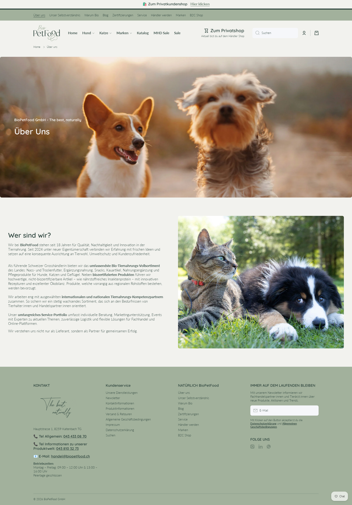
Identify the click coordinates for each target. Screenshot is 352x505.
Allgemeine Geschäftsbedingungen (128, 419)
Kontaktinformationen (120, 403)
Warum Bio (185, 403)
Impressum (113, 424)
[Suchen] (256, 33)
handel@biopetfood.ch (70, 456)
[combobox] (275, 33)
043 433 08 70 (75, 436)
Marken (183, 430)
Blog (181, 408)
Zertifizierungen (188, 414)
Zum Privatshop (227, 30)
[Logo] (46, 33)
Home (36, 46)
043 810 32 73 (67, 448)
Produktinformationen (120, 408)
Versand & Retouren (119, 414)
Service (183, 419)
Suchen (110, 435)
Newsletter (113, 398)
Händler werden (188, 424)
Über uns (184, 392)
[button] (317, 33)
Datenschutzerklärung (120, 430)
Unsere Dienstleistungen (122, 392)
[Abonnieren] (313, 410)
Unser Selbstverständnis (193, 398)
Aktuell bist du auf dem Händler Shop (222, 36)
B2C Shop (184, 435)
